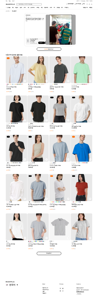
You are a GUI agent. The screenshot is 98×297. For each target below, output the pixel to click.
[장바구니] (89, 4)
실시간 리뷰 (8, 11)
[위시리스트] (87, 4)
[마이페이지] (91, 4)
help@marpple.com (80, 291)
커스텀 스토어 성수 (45, 289)
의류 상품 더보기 (49, 253)
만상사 (13, 1)
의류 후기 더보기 (49, 49)
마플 (6, 1)
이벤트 (43, 291)
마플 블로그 (44, 293)
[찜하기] (25, 81)
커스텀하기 (41, 42)
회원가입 (90, 1)
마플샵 (10, 1)
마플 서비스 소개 (45, 287)
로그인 (87, 1)
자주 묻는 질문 (79, 293)
